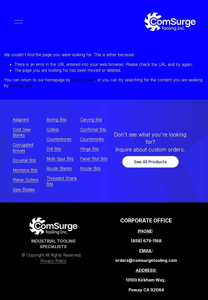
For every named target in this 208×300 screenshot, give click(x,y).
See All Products (150, 162)
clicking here (83, 79)
